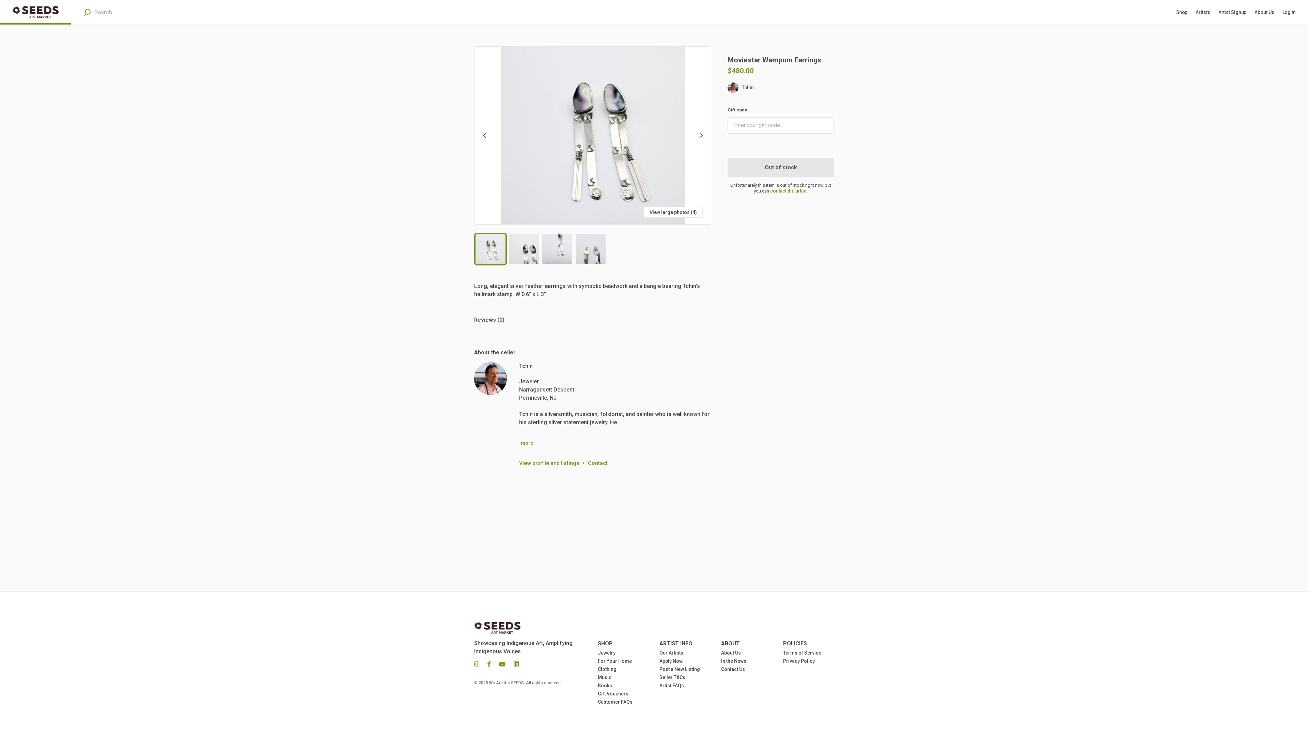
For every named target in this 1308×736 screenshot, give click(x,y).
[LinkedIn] (514, 664)
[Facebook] (489, 664)
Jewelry (607, 653)
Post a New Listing (679, 669)
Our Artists (671, 653)
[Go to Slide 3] (557, 249)
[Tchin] (490, 378)
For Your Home (615, 661)
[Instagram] (478, 664)
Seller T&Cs (672, 677)
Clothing (607, 669)
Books (605, 685)
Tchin (748, 87)
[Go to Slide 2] (524, 249)
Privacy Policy (799, 661)
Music (604, 677)
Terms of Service (802, 653)
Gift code (737, 109)
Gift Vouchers (613, 693)
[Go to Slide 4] (590, 249)
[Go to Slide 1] (490, 249)
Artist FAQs (671, 685)
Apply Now (671, 661)
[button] (592, 135)
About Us (731, 653)
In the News (733, 661)
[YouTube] (502, 664)
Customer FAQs (615, 702)
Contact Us (733, 669)
